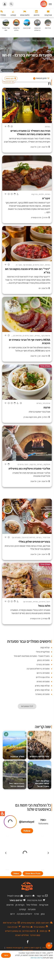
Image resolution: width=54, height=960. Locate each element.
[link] (27, 942)
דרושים (28, 895)
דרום (12, 913)
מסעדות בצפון (43, 660)
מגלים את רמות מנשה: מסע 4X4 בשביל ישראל (42, 783)
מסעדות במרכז (43, 664)
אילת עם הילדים (43, 677)
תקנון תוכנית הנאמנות (14, 947)
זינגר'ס (46, 198)
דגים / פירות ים (38, 265)
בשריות (47, 126)
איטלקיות (46, 464)
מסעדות (32, 909)
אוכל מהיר (46, 537)
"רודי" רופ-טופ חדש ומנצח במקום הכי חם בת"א (27, 270)
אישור (6, 955)
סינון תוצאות (40, 78)
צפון (43, 913)
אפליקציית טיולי (43, 651)
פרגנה (46, 407)
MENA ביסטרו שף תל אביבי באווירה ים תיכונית (29, 341)
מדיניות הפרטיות (37, 957)
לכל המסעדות (27, 706)
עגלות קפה (45, 647)
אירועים (10, 904)
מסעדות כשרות (43, 681)
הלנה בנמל (44, 606)
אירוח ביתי (46, 403)
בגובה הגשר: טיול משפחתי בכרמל (16, 785)
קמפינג (22, 909)
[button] (51, 4)
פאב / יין (19, 265)
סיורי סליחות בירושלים (39, 756)
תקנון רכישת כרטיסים (32, 947)
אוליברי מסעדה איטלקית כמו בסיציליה (29, 468)
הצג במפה (10, 78)
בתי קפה (34, 194)
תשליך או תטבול (17, 756)
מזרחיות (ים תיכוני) (14, 335)
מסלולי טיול (31, 904)
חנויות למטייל (13, 895)
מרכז (36, 913)
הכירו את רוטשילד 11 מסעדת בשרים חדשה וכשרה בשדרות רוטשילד (30, 132)
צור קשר (40, 895)
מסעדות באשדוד (42, 694)
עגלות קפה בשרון (42, 685)
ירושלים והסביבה (24, 913)
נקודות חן (20, 904)
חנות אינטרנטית (34, 900)
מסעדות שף (27, 265)
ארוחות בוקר (45, 335)
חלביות (41, 194)
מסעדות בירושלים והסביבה (38, 668)
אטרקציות (43, 904)
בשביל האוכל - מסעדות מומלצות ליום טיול (32, 656)
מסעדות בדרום (43, 673)
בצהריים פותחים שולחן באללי (34, 541)
